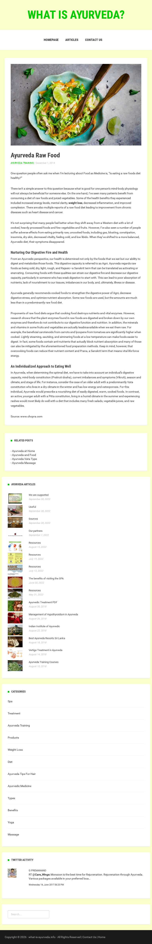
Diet (10, 761)
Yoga (11, 822)
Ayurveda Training (22, 163)
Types (11, 798)
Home (101, 937)
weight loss (75, 202)
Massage (13, 834)
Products (13, 737)
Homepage (51, 40)
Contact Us (89, 937)
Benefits (13, 810)
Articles (71, 40)
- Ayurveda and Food (23, 455)
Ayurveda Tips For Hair (22, 773)
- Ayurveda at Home (23, 451)
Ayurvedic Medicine (19, 786)
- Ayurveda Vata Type (24, 458)
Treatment (14, 713)
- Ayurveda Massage (23, 462)
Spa (10, 701)
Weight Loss (15, 749)
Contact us (93, 40)
